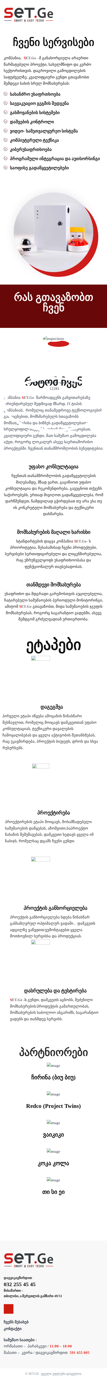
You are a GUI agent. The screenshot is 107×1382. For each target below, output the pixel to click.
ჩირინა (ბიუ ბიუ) (53, 1077)
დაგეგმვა (52, 707)
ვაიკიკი (53, 1135)
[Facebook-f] (8, 1309)
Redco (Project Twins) (53, 1106)
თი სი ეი (53, 1192)
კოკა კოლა (53, 1163)
